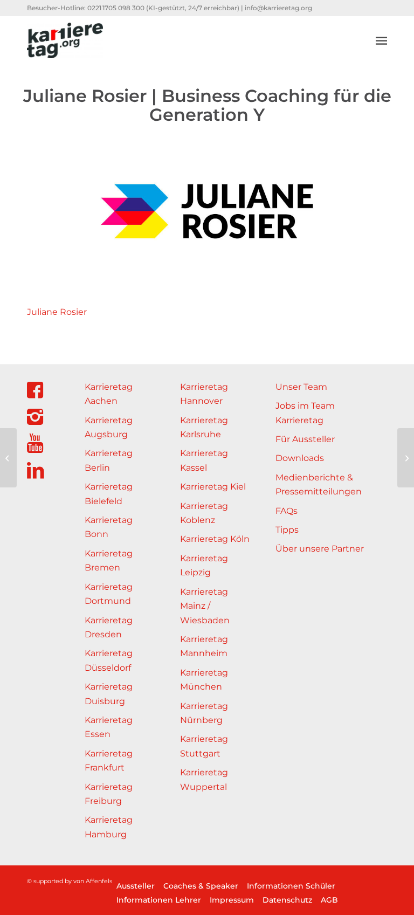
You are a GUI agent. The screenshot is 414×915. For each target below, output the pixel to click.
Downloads (299, 458)
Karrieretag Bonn (109, 527)
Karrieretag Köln (215, 539)
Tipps (287, 530)
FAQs (286, 511)
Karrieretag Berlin (109, 460)
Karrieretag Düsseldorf (109, 660)
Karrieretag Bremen (109, 560)
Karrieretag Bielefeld (109, 493)
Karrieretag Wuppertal (204, 779)
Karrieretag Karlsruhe (204, 427)
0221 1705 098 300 (115, 8)
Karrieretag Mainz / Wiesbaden (205, 606)
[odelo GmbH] (8, 457)
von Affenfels (92, 881)
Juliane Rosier (57, 312)
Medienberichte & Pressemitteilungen (318, 484)
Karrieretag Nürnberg (204, 713)
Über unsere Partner (319, 549)
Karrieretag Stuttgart (204, 746)
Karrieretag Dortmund (109, 594)
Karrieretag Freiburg (109, 794)
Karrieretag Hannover (204, 394)
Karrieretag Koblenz (204, 513)
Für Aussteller (305, 439)
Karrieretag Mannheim (204, 646)
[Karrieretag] (65, 40)
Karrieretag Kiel (213, 486)
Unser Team (301, 387)
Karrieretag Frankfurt (109, 760)
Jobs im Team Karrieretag (305, 413)
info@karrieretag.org (278, 8)
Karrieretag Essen (109, 727)
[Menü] (381, 40)
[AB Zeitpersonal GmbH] (405, 457)
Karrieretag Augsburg (109, 427)
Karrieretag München (204, 680)
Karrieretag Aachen (109, 394)
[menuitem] (381, 40)
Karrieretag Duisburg (109, 694)
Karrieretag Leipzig (204, 565)
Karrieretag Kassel (204, 460)
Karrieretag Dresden (109, 627)
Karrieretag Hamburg (109, 827)
